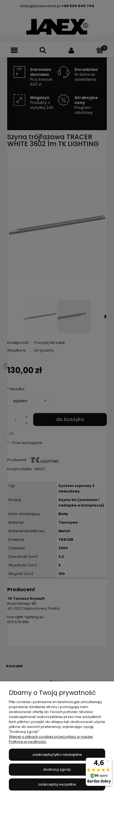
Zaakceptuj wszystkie (57, 784)
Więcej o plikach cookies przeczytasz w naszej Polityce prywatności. (51, 739)
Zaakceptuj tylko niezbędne (57, 754)
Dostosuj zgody (57, 769)
